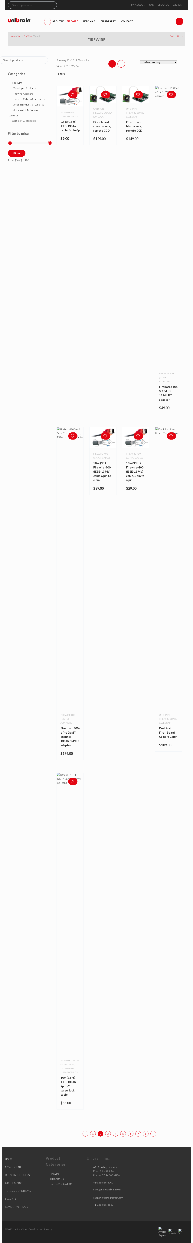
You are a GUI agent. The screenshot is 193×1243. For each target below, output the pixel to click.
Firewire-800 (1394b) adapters (166, 377)
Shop (19, 36)
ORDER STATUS (13, 1182)
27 (74, 66)
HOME (8, 1159)
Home (13, 36)
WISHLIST (178, 4)
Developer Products (24, 88)
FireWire (28, 36)
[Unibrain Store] (19, 19)
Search (54, 5)
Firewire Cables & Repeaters (29, 99)
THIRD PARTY (57, 1178)
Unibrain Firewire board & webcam (168, 719)
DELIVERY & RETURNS (17, 1175)
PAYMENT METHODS (16, 1206)
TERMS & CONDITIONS (18, 1190)
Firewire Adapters (23, 93)
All (78, 66)
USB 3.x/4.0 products (24, 120)
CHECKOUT (164, 4)
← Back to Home (175, 36)
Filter (16, 153)
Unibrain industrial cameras (28, 104)
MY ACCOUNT (138, 4)
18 (69, 66)
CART (152, 4)
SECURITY (10, 1198)
